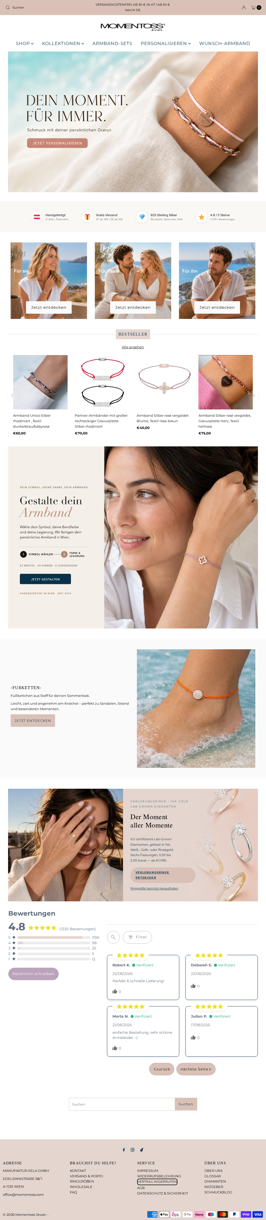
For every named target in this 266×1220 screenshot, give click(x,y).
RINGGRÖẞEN (82, 1181)
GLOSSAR (212, 1176)
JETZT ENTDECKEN (33, 720)
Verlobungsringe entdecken (152, 875)
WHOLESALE (81, 1187)
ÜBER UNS (213, 1170)
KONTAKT (78, 1170)
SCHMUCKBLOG (218, 1192)
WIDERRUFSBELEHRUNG (159, 1176)
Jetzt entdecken (48, 307)
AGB (141, 1188)
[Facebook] (124, 1150)
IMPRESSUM (147, 1170)
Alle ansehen (133, 347)
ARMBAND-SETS (112, 43)
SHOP (23, 43)
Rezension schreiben (33, 973)
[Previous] (12, 395)
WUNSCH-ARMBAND (224, 43)
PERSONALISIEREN (164, 43)
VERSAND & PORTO (86, 1176)
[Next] (253, 395)
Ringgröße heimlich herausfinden (154, 888)
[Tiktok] (141, 1150)
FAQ (73, 1192)
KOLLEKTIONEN (62, 43)
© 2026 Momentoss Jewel (24, 1214)
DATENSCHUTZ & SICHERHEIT (162, 1193)
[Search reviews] (113, 937)
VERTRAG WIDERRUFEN (157, 1182)
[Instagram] (132, 1150)
